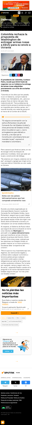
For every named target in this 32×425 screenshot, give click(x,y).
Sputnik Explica (8, 193)
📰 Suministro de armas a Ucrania (10, 324)
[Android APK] (6, 408)
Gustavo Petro (11, 318)
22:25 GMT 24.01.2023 (7, 51)
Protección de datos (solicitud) (9, 400)
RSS (20, 400)
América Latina (5, 377)
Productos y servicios (7, 395)
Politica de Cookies (19, 398)
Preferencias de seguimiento (9, 402)
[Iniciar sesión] (22, 13)
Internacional (17, 377)
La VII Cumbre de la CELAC (15, 321)
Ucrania (23, 318)
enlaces (5, 304)
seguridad (4, 321)
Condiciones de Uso (16, 393)
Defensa (4, 318)
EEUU (18, 318)
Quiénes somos (5, 393)
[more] (29, 145)
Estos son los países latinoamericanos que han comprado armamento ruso (14, 198)
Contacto (16, 395)
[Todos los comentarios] (2, 422)
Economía (27, 377)
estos (20, 302)
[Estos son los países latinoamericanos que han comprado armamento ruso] (16, 179)
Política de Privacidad (7, 398)
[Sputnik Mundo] (5, 13)
